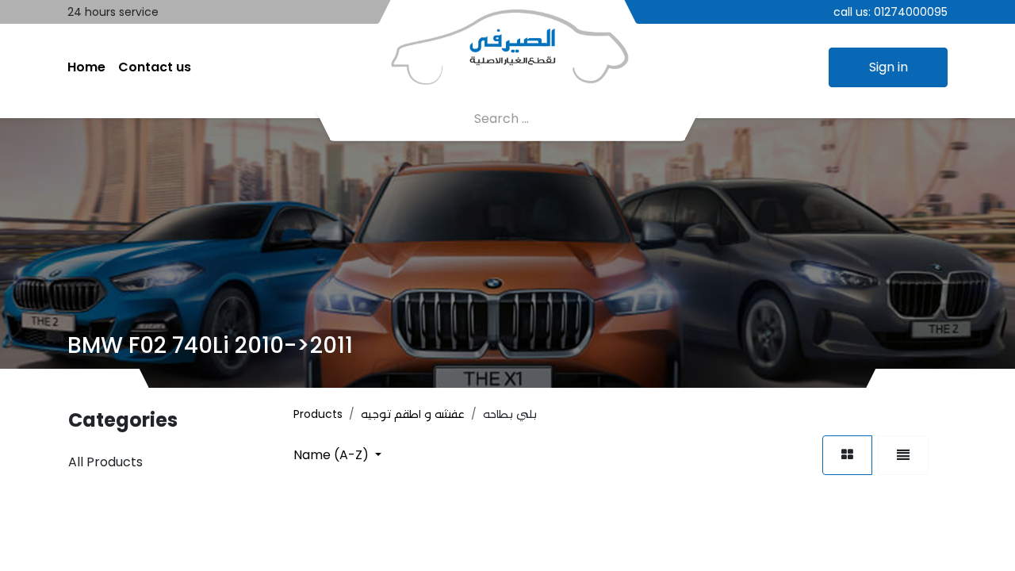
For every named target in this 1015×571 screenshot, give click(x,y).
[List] (903, 455)
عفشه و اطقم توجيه (413, 414)
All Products (105, 462)
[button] (337, 455)
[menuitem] (86, 67)
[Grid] (847, 455)
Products (318, 414)
